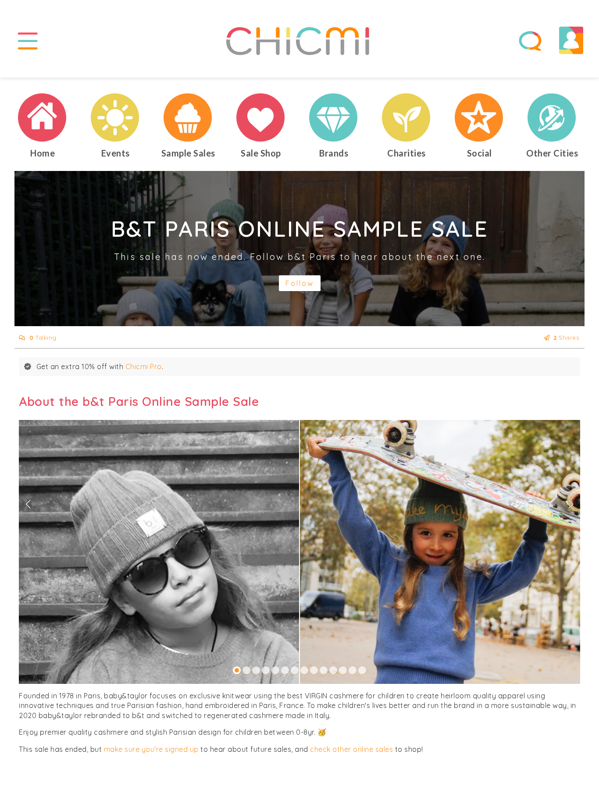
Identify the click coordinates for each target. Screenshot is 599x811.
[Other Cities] (552, 117)
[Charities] (406, 117)
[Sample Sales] (188, 117)
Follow (299, 283)
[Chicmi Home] (43, 117)
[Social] (479, 117)
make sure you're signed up (151, 749)
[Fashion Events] (115, 117)
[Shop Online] (261, 117)
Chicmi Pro (143, 366)
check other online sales (351, 749)
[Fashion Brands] (334, 117)
